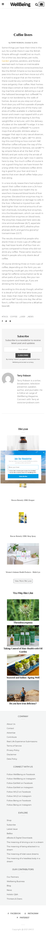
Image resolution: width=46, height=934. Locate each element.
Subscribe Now (23, 476)
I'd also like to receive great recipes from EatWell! (22, 471)
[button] (23, 458)
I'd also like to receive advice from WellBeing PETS (22, 472)
